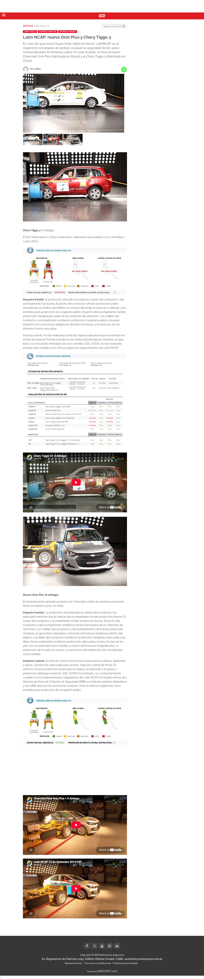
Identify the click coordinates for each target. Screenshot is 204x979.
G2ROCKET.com (107, 971)
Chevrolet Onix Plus (47, 32)
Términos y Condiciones (98, 963)
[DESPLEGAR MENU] (3, 15)
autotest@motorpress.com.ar (143, 959)
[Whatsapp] (124, 69)
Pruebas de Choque (67, 32)
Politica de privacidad (125, 963)
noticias (28, 26)
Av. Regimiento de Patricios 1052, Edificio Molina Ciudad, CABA (82, 959)
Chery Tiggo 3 (30, 32)
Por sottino (35, 69)
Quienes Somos (73, 963)
